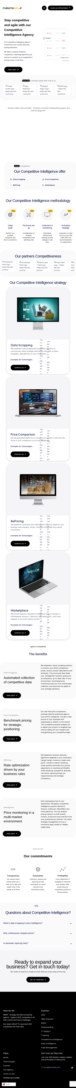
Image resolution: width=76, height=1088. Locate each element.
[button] (38, 923)
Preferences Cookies (11, 1078)
